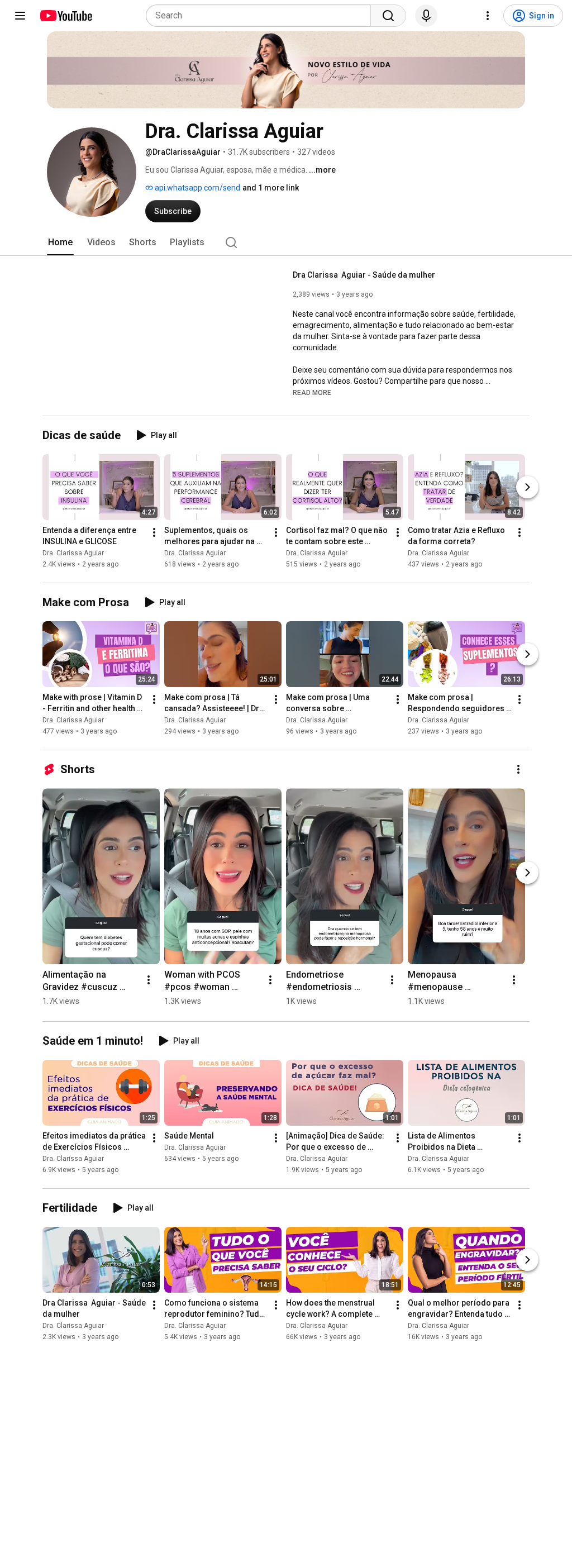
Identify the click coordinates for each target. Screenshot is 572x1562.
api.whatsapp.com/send (196, 187)
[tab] (60, 242)
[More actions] (154, 532)
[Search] (388, 15)
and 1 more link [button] (270, 187)
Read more (312, 393)
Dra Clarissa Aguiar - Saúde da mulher (364, 274)
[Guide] (20, 15)
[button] (312, 392)
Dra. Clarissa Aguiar (73, 553)
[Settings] (487, 15)
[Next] (527, 487)
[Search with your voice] (426, 15)
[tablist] (286, 242)
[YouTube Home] (65, 15)
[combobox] (261, 15)
